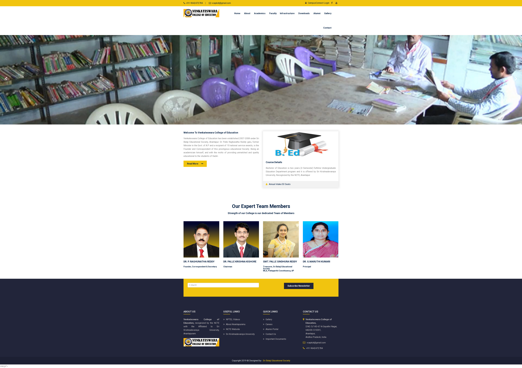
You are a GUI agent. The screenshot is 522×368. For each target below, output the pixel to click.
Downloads (304, 13)
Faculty (273, 13)
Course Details (274, 162)
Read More (192, 163)
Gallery (327, 13)
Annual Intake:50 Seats (279, 184)
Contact (327, 27)
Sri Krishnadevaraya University (240, 334)
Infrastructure (287, 13)
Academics (259, 13)
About (247, 13)
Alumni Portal (272, 329)
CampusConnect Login (318, 3)
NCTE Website (233, 329)
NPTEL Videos (233, 319)
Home (237, 13)
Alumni (316, 13)
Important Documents (276, 339)
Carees (269, 324)
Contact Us (271, 334)
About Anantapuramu (235, 324)
